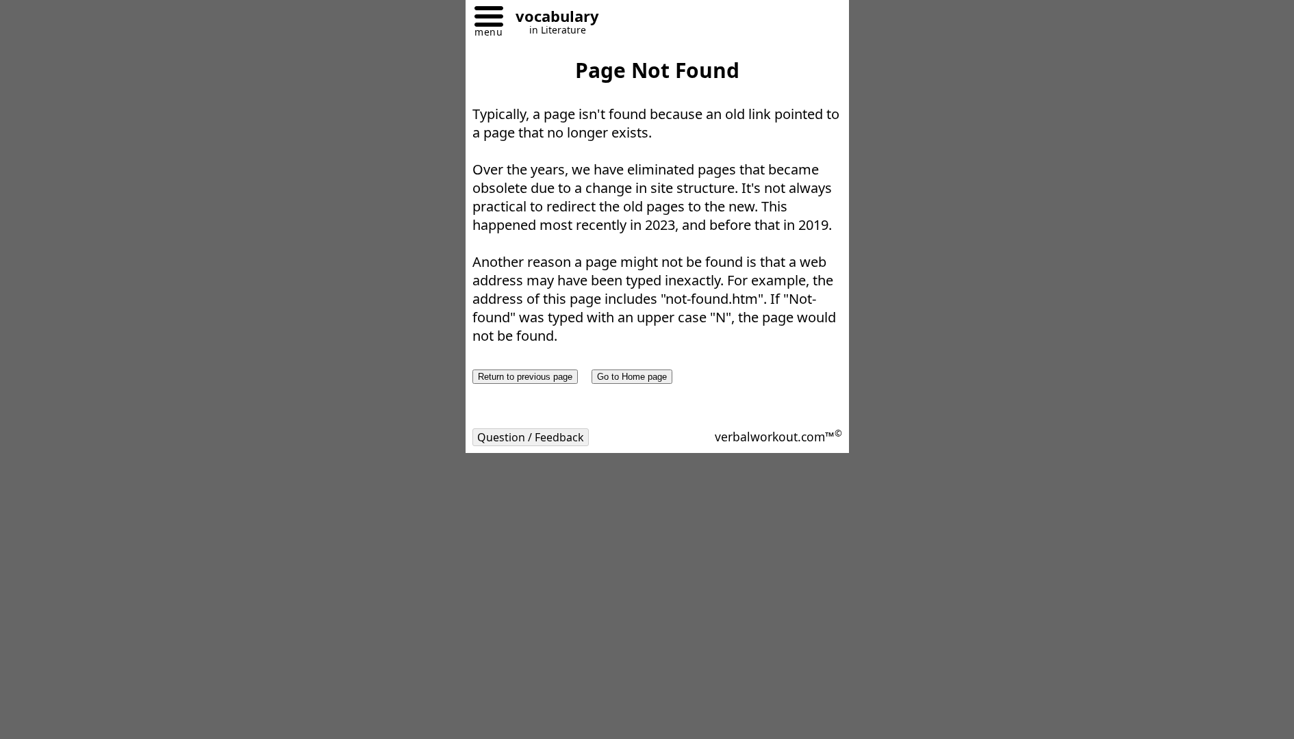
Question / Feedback (530, 437)
